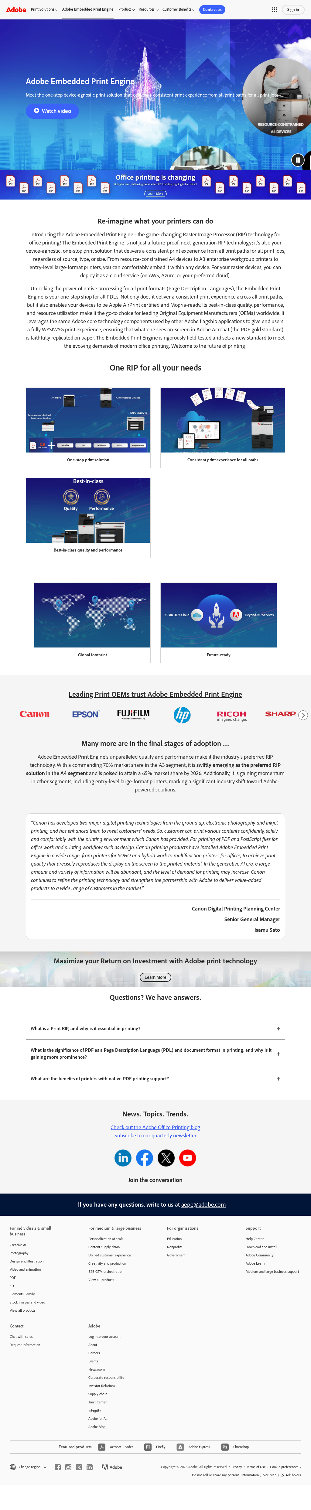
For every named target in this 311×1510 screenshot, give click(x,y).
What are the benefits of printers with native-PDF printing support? (100, 1078)
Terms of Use (256, 1467)
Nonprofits (175, 1247)
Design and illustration (26, 1261)
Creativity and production (107, 1263)
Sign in (293, 9)
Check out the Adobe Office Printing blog (155, 1127)
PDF (13, 1278)
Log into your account (104, 1336)
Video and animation (25, 1269)
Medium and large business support (272, 1271)
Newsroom (96, 1369)
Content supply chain (104, 1247)
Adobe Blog (96, 1427)
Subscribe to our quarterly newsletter (155, 1135)
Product (124, 9)
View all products (23, 1310)
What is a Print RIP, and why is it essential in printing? (85, 1028)
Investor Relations (101, 1386)
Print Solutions (42, 9)
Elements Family (22, 1294)
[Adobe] (16, 9)
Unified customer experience (109, 1255)
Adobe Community (260, 1255)
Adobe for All (98, 1418)
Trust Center (97, 1402)
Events (93, 1361)
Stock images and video (27, 1302)
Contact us (212, 9)
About (92, 1345)
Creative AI (18, 1245)
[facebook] (58, 1467)
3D (12, 1286)
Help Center (255, 1239)
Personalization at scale (106, 1239)
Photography (19, 1253)
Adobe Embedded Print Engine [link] (88, 9)
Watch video (56, 111)
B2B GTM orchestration (105, 1271)
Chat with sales (21, 1336)
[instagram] (68, 1467)
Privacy (236, 1467)
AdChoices (293, 1475)
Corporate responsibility (106, 1377)
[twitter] (79, 1467)
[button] (274, 10)
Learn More (155, 977)
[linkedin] (90, 1467)
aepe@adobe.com (203, 1204)
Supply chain (97, 1394)
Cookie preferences (284, 1467)
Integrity (94, 1410)
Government (176, 1255)
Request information (25, 1345)
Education (174, 1239)
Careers (94, 1353)
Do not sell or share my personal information (225, 1475)
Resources (147, 9)
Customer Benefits (176, 9)
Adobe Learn (255, 1263)
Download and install (261, 1247)
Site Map (269, 1475)
